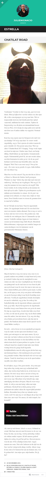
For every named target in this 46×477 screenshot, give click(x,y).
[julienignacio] (23, 10)
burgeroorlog (17, 465)
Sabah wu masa (20, 469)
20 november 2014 (14, 463)
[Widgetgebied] (2, 2)
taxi (28, 469)
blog (9, 465)
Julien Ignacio (26, 467)
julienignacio (23, 20)
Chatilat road (16, 39)
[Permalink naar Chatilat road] (23, 73)
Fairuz (17, 467)
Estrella (10, 467)
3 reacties (11, 472)
